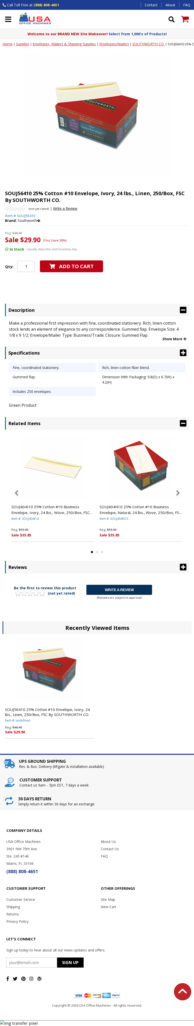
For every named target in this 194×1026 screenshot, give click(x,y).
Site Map (108, 899)
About (170, 5)
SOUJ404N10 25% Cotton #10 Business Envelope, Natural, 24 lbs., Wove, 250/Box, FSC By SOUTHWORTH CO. (140, 509)
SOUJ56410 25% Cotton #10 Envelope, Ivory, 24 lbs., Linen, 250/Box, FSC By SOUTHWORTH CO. (47, 712)
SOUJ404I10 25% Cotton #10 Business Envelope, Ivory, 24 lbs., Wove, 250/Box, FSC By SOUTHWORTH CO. (50, 509)
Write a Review (65, 208)
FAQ (186, 5)
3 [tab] (102, 552)
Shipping (13, 906)
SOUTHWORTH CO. (148, 44)
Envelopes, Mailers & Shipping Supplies (64, 44)
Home (8, 44)
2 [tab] (97, 552)
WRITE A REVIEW (119, 590)
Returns (12, 914)
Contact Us (110, 848)
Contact (151, 5)
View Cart (108, 906)
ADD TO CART (76, 266)
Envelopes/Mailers (114, 44)
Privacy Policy (17, 921)
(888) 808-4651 (46, 5)
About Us (108, 841)
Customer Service (20, 899)
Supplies (22, 44)
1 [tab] (92, 552)
